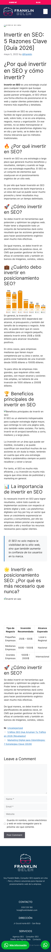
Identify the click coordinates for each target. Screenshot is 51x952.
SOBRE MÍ (12, 2)
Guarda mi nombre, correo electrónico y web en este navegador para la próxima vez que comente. (27, 823)
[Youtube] (21, 891)
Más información (18, 945)
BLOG (38, 2)
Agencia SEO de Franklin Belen (33, 945)
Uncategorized (15, 728)
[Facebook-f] (30, 891)
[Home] (39, 891)
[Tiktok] (11, 891)
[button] (45, 11)
